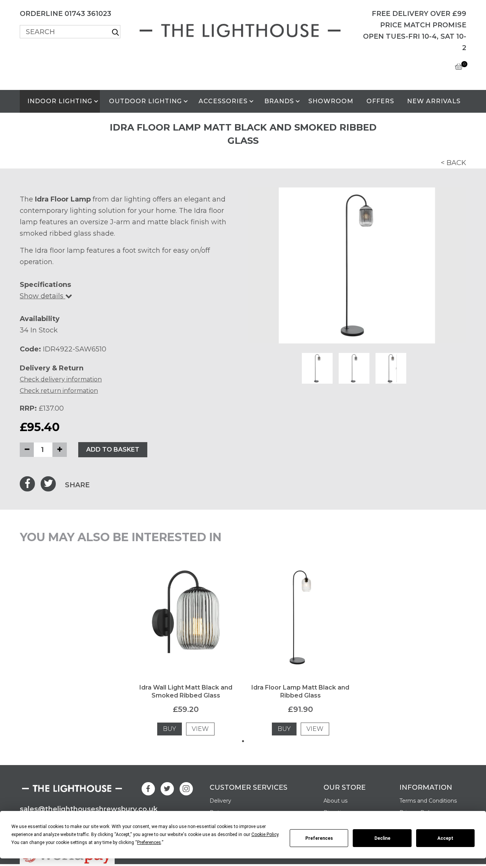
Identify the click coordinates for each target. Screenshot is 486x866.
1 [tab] (243, 741)
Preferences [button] (149, 842)
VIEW (200, 728)
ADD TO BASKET (112, 449)
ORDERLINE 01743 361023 (65, 13)
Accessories (223, 101)
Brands (279, 101)
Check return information (59, 390)
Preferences (319, 838)
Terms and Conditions (428, 800)
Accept (445, 838)
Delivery (220, 800)
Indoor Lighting (59, 101)
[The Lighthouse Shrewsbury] (243, 29)
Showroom (330, 101)
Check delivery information (61, 379)
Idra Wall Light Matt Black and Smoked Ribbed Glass (185, 691)
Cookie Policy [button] (264, 834)
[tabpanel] (185, 650)
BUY (169, 728)
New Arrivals (434, 101)
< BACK (453, 163)
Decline (382, 838)
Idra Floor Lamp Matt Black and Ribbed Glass (300, 691)
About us (335, 800)
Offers (380, 101)
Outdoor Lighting (145, 101)
